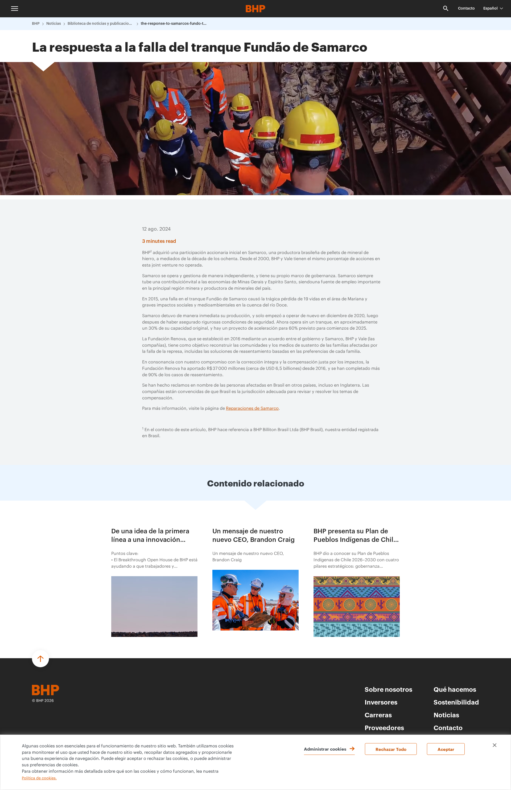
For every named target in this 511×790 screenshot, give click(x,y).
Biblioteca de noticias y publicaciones (101, 24)
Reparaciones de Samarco (252, 408)
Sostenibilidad (456, 702)
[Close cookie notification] (495, 745)
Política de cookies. (39, 778)
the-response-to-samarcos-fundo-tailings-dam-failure (174, 24)
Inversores (381, 702)
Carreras (378, 714)
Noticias (53, 24)
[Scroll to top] (40, 658)
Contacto (466, 8)
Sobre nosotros (388, 689)
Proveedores (384, 727)
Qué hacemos (455, 689)
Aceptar (446, 749)
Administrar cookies (325, 749)
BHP (36, 24)
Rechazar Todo (391, 749)
